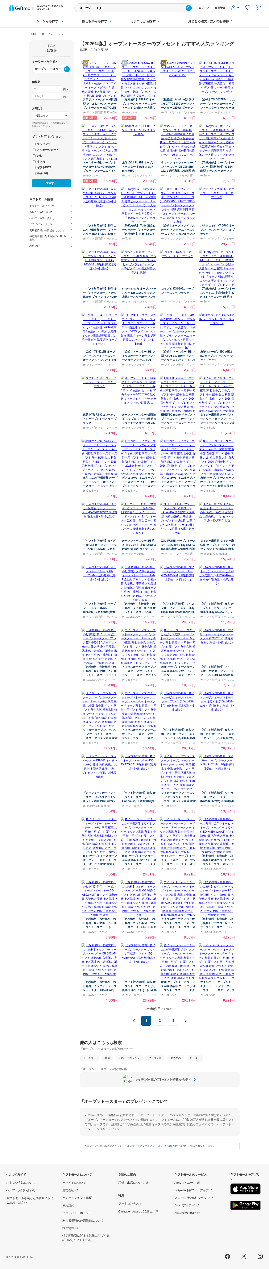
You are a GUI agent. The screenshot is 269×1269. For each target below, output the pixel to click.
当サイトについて (74, 1182)
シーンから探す (47, 21)
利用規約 (68, 1205)
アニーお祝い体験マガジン (192, 1197)
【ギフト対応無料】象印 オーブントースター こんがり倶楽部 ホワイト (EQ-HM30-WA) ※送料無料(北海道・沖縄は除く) (139, 990)
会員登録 (220, 7)
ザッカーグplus (134, 553)
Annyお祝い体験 (185, 1213)
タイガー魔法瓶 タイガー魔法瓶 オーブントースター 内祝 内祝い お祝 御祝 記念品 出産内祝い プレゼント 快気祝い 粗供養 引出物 (217, 549)
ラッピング (43, 143)
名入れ (40, 161)
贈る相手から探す (94, 21)
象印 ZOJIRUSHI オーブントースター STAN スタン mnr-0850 (138, 166)
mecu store (132, 112)
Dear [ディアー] (184, 1205)
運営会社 (68, 1190)
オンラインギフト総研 (77, 1197)
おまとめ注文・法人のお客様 (208, 21)
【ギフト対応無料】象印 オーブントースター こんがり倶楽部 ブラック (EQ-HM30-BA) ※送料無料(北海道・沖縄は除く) (100, 297)
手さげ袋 (42, 173)
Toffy (207, 175)
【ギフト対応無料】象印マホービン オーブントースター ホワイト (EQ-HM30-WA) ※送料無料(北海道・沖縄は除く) (217, 738)
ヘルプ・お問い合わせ (21, 1190)
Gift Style (170, 427)
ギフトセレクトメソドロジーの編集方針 (155, 1145)
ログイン (204, 7)
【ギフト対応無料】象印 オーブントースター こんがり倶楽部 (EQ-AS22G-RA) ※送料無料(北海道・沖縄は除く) (217, 612)
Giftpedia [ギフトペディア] (192, 1190)
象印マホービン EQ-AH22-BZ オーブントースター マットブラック (216, 355)
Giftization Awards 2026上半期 (138, 1211)
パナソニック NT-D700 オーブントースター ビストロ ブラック (217, 229)
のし (39, 155)
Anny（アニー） (185, 1182)
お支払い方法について (21, 1182)
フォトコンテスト (130, 1203)
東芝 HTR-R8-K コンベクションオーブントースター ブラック (100, 418)
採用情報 (68, 1228)
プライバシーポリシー (77, 1213)
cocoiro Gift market (215, 553)
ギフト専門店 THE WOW (101, 112)
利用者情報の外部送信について (83, 1220)
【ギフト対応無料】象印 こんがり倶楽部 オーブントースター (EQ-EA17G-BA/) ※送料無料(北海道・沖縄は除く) (100, 234)
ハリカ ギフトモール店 (179, 175)
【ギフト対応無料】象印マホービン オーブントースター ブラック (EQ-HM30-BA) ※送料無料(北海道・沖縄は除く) (178, 738)
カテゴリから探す (143, 21)
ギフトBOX (43, 167)
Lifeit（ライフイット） (139, 175)
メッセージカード (47, 149)
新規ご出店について (131, 1182)
